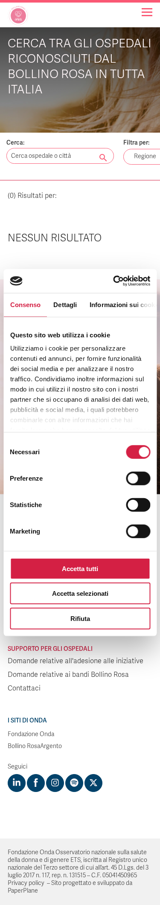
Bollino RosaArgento (35, 746)
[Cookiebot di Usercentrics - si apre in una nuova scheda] (114, 281)
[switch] (138, 478)
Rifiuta (80, 618)
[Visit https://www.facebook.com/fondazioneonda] (35, 783)
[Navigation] (147, 12)
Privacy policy (26, 883)
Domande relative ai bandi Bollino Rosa (68, 674)
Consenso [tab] (25, 304)
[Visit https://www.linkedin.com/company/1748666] (16, 783)
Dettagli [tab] (65, 304)
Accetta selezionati (80, 593)
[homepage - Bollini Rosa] (18, 18)
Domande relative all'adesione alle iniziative (75, 661)
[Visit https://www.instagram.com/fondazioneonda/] (55, 783)
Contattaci (24, 688)
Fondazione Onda (31, 734)
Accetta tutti (80, 568)
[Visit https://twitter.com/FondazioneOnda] (93, 783)
